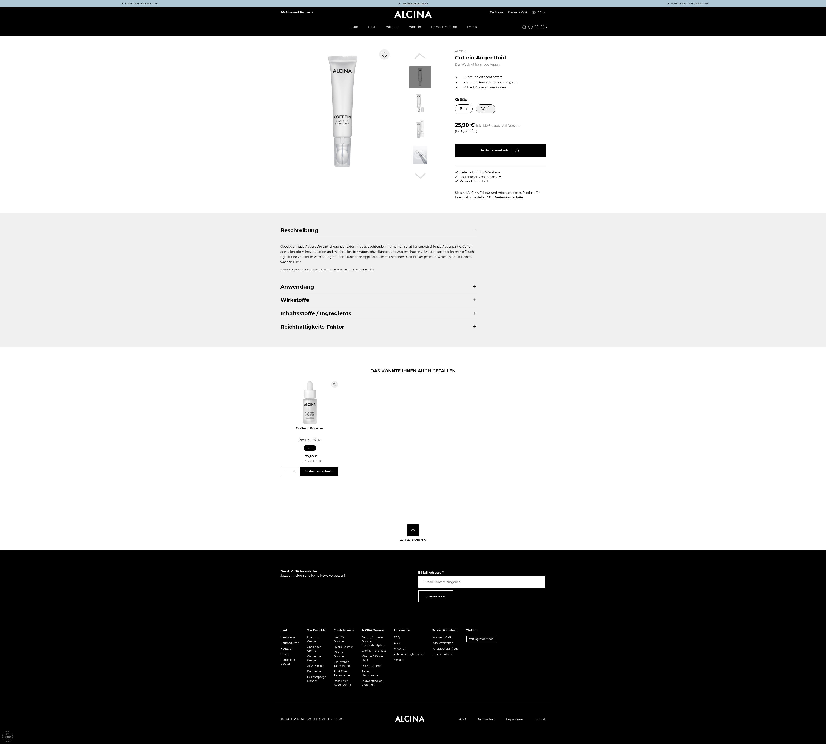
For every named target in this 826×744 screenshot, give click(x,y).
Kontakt (539, 719)
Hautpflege (287, 637)
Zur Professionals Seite (506, 197)
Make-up (392, 26)
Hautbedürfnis (289, 643)
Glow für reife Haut (374, 650)
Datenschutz (486, 719)
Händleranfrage (442, 654)
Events (472, 26)
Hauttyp (285, 648)
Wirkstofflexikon (442, 643)
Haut (371, 26)
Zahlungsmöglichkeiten (409, 654)
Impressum (514, 719)
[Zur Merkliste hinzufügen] (384, 54)
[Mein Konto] (530, 27)
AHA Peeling (315, 665)
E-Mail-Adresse (431, 572)
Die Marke (496, 12)
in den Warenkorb (494, 150)
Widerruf (399, 648)
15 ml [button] (464, 109)
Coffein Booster (310, 428)
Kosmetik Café (517, 12)
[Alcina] (413, 14)
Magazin (415, 26)
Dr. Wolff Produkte (444, 26)
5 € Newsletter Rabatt (415, 3)
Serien (284, 654)
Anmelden (435, 596)
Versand (514, 126)
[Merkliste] (536, 27)
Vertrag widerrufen (481, 639)
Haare (353, 26)
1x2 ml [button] (485, 109)
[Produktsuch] (524, 27)
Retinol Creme (371, 665)
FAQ (397, 637)
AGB (397, 643)
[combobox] (290, 471)
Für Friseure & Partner (295, 12)
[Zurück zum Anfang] (413, 530)
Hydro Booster (343, 646)
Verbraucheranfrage (445, 648)
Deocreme (314, 671)
